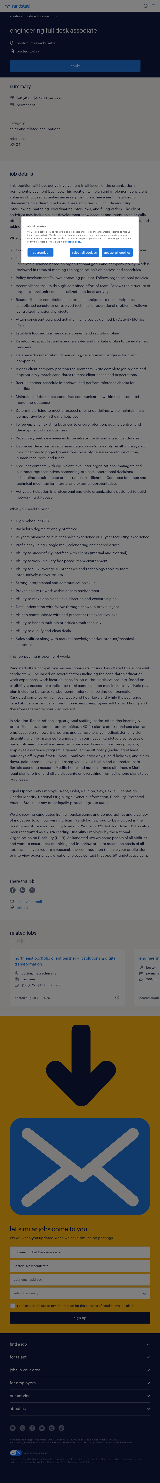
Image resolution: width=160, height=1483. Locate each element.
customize (40, 252)
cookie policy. (75, 241)
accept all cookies (117, 252)
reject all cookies (84, 252)
